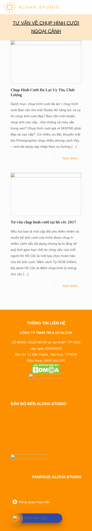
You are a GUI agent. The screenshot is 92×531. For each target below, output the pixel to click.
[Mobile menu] (86, 7)
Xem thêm (70, 158)
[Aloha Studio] (31, 7)
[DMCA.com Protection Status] (46, 369)
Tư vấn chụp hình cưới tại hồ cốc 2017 (43, 222)
